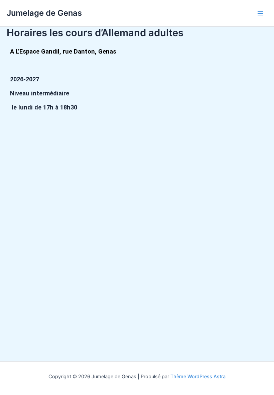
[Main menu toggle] (260, 13)
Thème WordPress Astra (198, 377)
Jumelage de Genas (44, 13)
